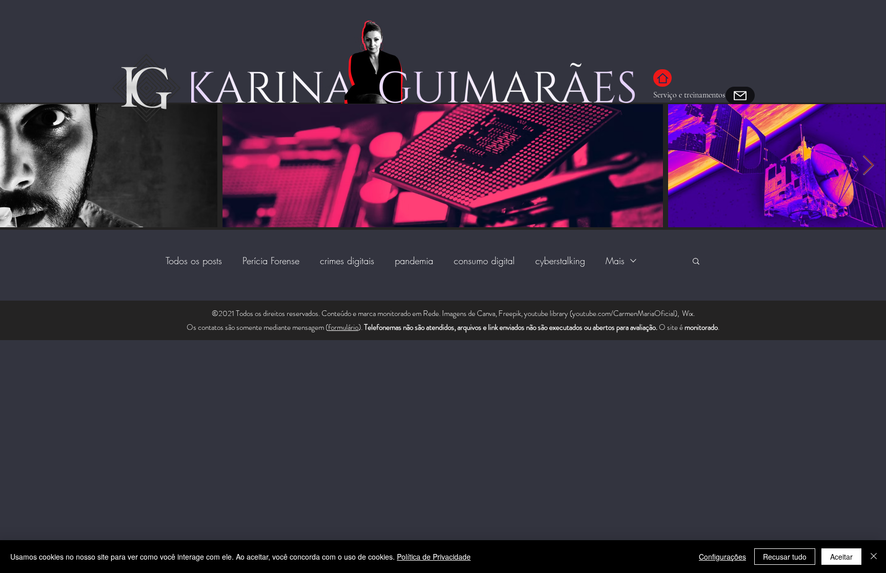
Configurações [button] (722, 556)
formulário (343, 327)
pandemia (414, 260)
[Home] (662, 78)
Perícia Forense (271, 260)
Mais (615, 260)
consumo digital (484, 260)
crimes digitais (347, 260)
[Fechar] (874, 556)
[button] (696, 261)
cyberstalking (560, 260)
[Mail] (740, 95)
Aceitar (841, 556)
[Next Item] (868, 165)
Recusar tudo (785, 556)
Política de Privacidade (434, 556)
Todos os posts (194, 260)
